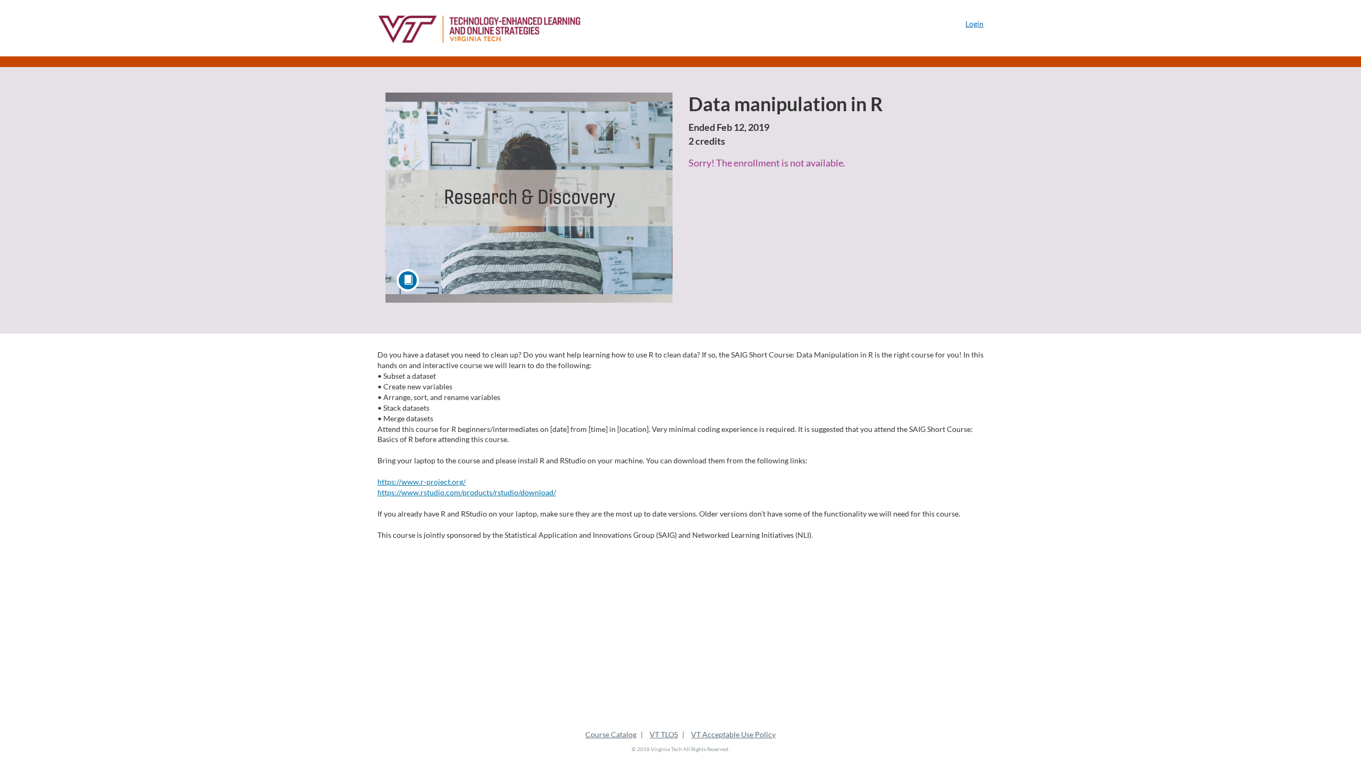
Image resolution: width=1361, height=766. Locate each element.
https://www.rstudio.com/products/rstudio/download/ (466, 492)
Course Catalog (610, 734)
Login (974, 23)
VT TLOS (664, 734)
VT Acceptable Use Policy (733, 734)
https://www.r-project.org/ (421, 481)
